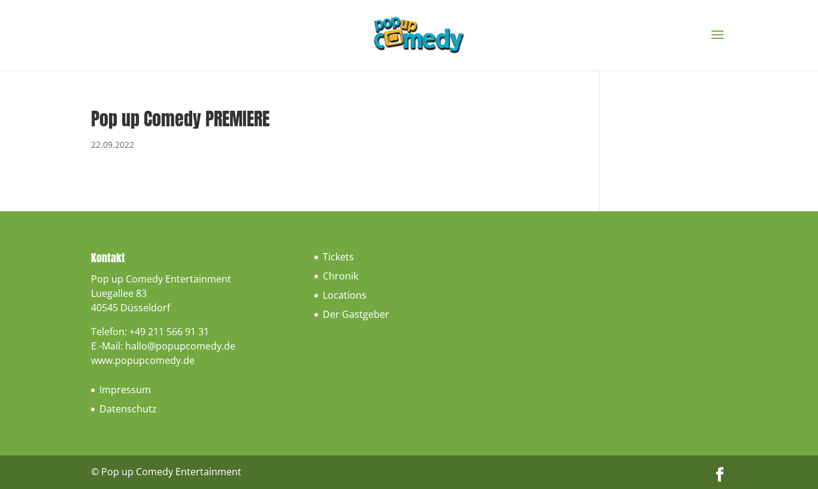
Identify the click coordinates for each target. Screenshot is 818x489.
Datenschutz (128, 408)
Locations (344, 295)
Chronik (340, 276)
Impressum (125, 389)
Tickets (338, 256)
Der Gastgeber (356, 314)
